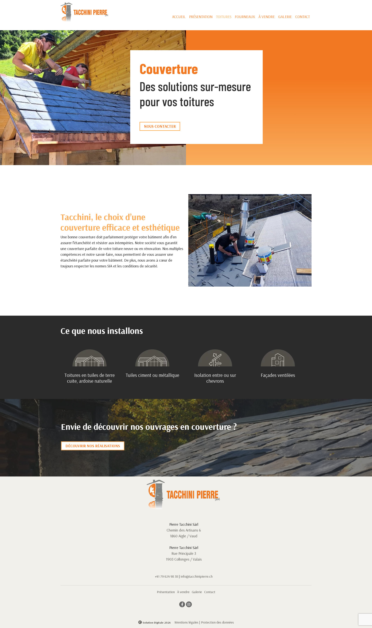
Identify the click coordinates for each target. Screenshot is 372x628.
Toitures (223, 16)
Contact (302, 16)
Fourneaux (245, 16)
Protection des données (217, 622)
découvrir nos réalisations (92, 445)
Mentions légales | (187, 622)
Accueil (179, 16)
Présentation (201, 16)
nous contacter (160, 126)
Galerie (285, 16)
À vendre (266, 16)
